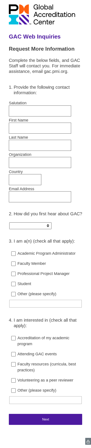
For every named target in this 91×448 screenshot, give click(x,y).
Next (45, 419)
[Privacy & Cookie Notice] (88, 441)
